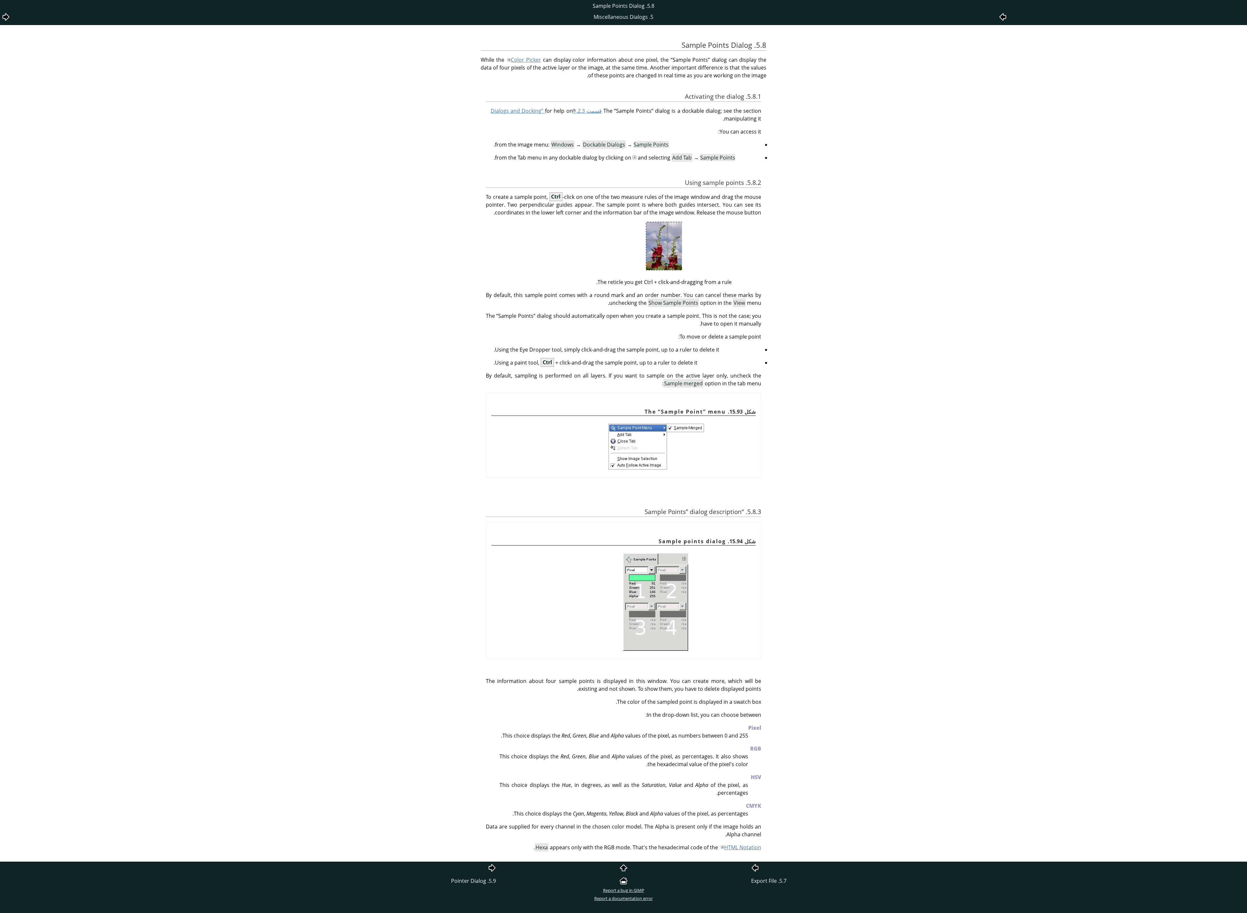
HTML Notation (742, 847)
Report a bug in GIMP (623, 890)
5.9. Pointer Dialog (473, 880)
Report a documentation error (623, 898)
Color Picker (526, 59)
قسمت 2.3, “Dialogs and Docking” (546, 110)
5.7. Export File (769, 880)
